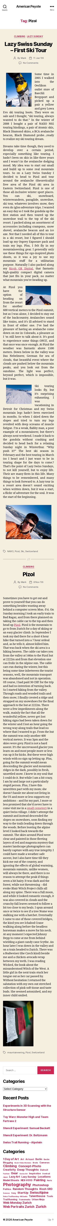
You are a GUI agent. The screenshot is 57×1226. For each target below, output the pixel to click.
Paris (49, 1180)
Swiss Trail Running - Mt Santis (15, 1196)
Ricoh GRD (45, 1189)
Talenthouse (37, 1196)
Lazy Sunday (35, 36)
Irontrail (46, 1173)
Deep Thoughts (28, 1169)
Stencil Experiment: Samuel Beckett (26, 1128)
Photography (17, 1184)
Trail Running (10, 1199)
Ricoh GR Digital (21, 268)
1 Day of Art (11, 1159)
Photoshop (41, 1185)
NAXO (10, 551)
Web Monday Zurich (17, 1202)
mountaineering (15, 1052)
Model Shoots (11, 1180)
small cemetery (37, 808)
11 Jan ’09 (38, 58)
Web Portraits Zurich (18, 1207)
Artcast (29, 1159)
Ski (22, 551)
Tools (50, 1196)
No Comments (30, 62)
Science (6, 1193)
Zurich (41, 1206)
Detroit (44, 1170)
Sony (13, 1193)
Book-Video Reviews (22, 1163)
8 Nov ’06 (38, 582)
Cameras (45, 1162)
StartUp (22, 1192)
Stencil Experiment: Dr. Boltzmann (25, 1135)
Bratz (35, 1163)
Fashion (6, 1174)
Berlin (38, 1159)
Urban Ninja (38, 1199)
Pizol (17, 551)
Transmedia (24, 1199)
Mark (23, 58)
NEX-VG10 (26, 1180)
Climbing (19, 36)
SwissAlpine (39, 1192)
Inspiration (35, 1173)
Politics (7, 1189)
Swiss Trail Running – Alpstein (22, 1142)
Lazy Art (14, 1176)
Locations (44, 1176)
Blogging (8, 1162)
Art (22, 1159)
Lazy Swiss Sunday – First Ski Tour (28, 47)
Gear (14, 1173)
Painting (39, 1180)
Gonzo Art (23, 1174)
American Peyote (28, 6)
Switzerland (31, 551)
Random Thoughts (25, 1189)
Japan (5, 1177)
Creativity (9, 1169)
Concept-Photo (29, 1166)
